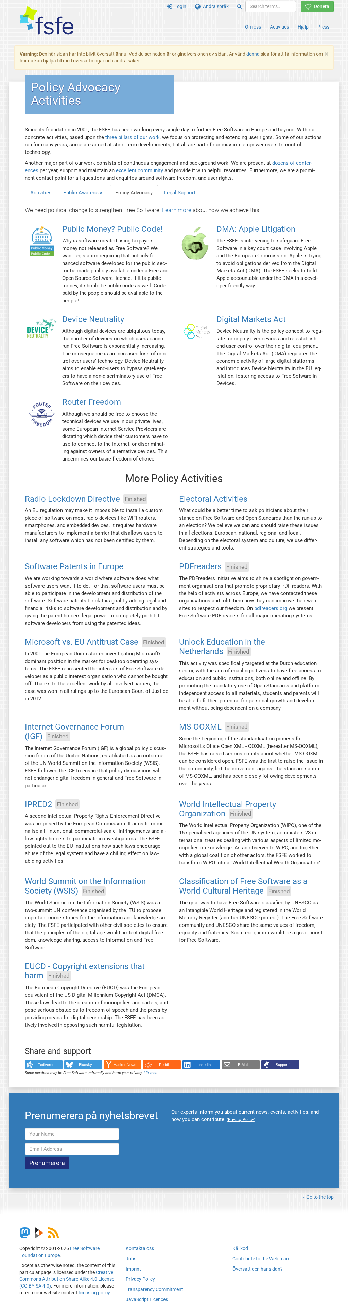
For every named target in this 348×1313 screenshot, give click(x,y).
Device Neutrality (93, 319)
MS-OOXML (200, 727)
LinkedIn (204, 1065)
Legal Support (179, 193)
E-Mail (243, 1065)
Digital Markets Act (251, 319)
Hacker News (125, 1065)
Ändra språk (215, 6)
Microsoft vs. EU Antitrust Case (81, 642)
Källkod (240, 1248)
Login (179, 6)
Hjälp (303, 27)
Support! (283, 1065)
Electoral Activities (213, 499)
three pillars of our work (132, 137)
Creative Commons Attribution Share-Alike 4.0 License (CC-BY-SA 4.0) (66, 1279)
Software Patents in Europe (74, 567)
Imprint (133, 1269)
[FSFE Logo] (46, 20)
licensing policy (94, 1292)
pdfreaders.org (270, 608)
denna (253, 54)
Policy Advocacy (134, 193)
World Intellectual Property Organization (227, 809)
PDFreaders (200, 567)
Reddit (164, 1065)
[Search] (239, 6)
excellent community (139, 170)
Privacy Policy (140, 1279)
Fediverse (46, 1065)
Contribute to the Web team (261, 1258)
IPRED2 (38, 804)
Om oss (253, 27)
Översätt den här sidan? (257, 1269)
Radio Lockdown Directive (72, 499)
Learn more (176, 209)
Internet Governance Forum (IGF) (74, 731)
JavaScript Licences (147, 1299)
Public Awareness (83, 193)
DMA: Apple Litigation (255, 229)
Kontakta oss (140, 1248)
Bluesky (85, 1065)
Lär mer (150, 1073)
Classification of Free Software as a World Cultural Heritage (243, 886)
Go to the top (320, 1197)
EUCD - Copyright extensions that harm (85, 971)
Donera (320, 6)
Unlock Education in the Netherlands (222, 646)
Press (323, 27)
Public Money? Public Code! (112, 229)
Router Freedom (91, 402)
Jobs (131, 1258)
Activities (279, 27)
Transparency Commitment (154, 1289)
